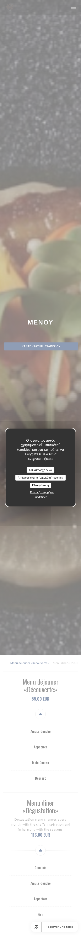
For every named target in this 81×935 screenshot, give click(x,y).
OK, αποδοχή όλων (40, 469)
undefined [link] (41, 497)
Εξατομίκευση (40, 485)
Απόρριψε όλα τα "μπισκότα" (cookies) (41, 477)
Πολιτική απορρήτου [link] (42, 492)
